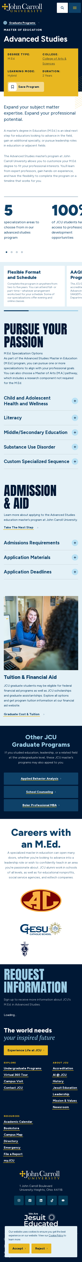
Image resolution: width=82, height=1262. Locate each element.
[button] (6, 252)
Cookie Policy (56, 1235)
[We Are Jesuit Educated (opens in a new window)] (41, 1219)
